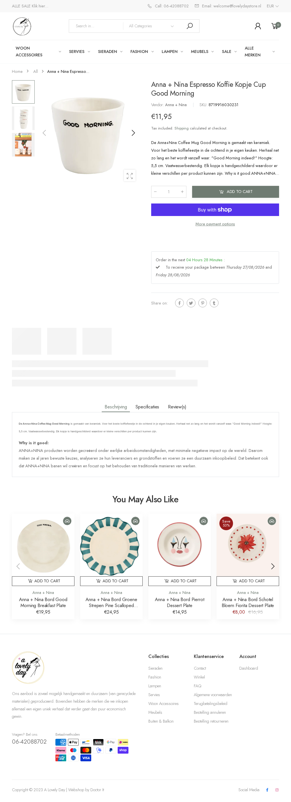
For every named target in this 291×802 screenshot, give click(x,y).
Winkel (199, 677)
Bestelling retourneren (211, 721)
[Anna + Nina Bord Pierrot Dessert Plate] (179, 545)
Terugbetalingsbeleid (210, 703)
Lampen (154, 686)
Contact (200, 668)
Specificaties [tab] (147, 406)
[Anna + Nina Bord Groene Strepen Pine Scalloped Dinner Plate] (111, 545)
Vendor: (158, 105)
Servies (154, 695)
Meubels (155, 712)
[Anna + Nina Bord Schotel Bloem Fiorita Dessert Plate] (248, 545)
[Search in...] (189, 26)
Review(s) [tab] (177, 406)
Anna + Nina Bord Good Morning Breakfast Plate (43, 602)
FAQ (197, 686)
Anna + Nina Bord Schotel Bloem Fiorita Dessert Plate (248, 602)
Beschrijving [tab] (116, 406)
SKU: (204, 105)
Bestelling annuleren (210, 712)
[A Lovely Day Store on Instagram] (277, 790)
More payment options (215, 224)
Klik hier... (40, 6)
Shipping (181, 128)
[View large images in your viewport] (130, 175)
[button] (132, 133)
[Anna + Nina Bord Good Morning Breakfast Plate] (43, 545)
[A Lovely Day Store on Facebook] (267, 790)
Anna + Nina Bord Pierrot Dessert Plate (179, 602)
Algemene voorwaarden (213, 695)
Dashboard (248, 668)
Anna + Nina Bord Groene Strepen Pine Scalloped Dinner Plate (111, 605)
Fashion (154, 677)
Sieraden (155, 668)
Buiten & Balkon (161, 721)
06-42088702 (29, 741)
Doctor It (97, 790)
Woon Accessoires (163, 703)
